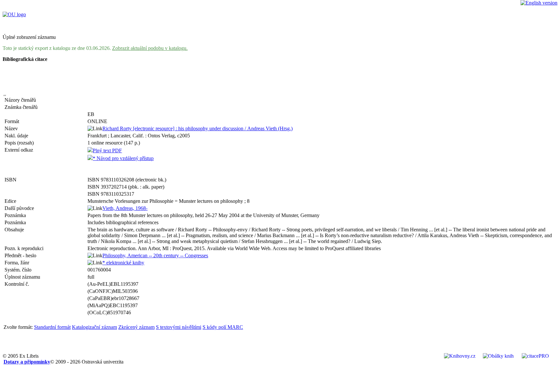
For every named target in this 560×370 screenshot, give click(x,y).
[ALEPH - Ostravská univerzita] (14, 14)
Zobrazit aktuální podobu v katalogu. (150, 48)
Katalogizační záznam (94, 327)
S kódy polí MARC (223, 327)
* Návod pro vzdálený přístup (123, 158)
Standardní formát (52, 327)
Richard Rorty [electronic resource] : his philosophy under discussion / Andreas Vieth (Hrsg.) (197, 128)
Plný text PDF (107, 150)
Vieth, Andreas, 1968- (124, 208)
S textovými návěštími (178, 327)
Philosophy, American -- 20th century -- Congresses (155, 255)
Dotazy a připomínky (27, 361)
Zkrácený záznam (136, 327)
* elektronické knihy (123, 262)
